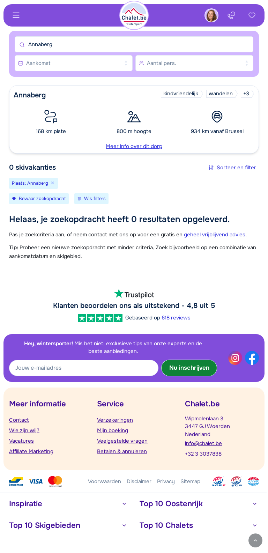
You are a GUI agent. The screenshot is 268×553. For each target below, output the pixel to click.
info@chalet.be (203, 443)
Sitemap (190, 481)
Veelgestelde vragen (122, 440)
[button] (134, 119)
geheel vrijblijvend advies (214, 234)
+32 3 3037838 (203, 453)
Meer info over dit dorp (134, 146)
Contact (19, 419)
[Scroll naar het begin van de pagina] (255, 540)
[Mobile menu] (16, 15)
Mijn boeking (112, 430)
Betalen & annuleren (122, 451)
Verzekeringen (115, 419)
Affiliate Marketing (31, 451)
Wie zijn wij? (24, 430)
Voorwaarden (104, 481)
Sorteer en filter (236, 167)
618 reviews (176, 317)
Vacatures (21, 440)
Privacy (166, 481)
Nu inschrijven (189, 367)
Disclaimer (139, 481)
